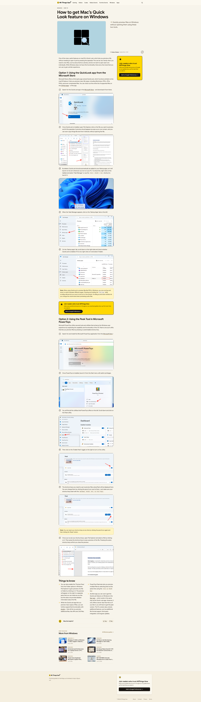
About (134, 699)
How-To (66, 8)
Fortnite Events (103, 2)
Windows (112, 2)
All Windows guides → (108, 632)
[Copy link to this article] (142, 52)
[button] (86, 108)
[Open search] (142, 2)
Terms (150, 699)
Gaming (75, 2)
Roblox (80, 2)
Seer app (92, 598)
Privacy (145, 699)
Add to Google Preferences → (73, 311)
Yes (106, 621)
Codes (86, 2)
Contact (140, 699)
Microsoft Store (89, 90)
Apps (118, 2)
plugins (63, 609)
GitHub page (65, 85)
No (112, 621)
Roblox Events (93, 2)
